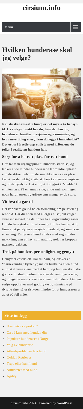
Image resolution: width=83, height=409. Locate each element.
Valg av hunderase (20, 345)
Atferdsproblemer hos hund (26, 351)
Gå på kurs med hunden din (27, 332)
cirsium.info (42, 7)
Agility (12, 376)
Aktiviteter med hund (22, 370)
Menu (8, 27)
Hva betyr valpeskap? (22, 326)
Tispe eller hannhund (22, 363)
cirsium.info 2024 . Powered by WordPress (41, 403)
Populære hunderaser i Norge (28, 339)
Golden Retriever (19, 357)
